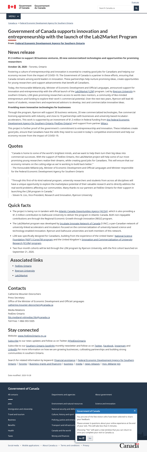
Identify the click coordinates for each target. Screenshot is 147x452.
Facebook (108, 345)
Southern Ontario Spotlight (40, 345)
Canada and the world (61, 430)
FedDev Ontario (23, 265)
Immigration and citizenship (20, 409)
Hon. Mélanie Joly (111, 363)
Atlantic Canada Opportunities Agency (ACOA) (83, 211)
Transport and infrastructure (64, 425)
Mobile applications (30, 445)
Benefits (11, 425)
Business (12, 420)
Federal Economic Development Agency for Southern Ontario (46, 23)
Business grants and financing (45, 363)
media (79, 363)
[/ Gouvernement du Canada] (28, 7)
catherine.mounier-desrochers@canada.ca (30, 304)
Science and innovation (105, 403)
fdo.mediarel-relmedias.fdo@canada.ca (29, 317)
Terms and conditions (70, 445)
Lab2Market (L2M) (84, 91)
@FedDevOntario (77, 340)
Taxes (10, 436)
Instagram (120, 345)
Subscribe (13, 340)
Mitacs (104, 123)
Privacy (86, 445)
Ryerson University (123, 91)
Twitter (98, 345)
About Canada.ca (50, 445)
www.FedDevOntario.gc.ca (32, 335)
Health (11, 430)
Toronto (23, 363)
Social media (13, 445)
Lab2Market (21, 275)
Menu (12, 16)
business (68, 363)
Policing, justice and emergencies (66, 420)
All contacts (13, 394)
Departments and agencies (63, 394)
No (91, 439)
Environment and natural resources (67, 403)
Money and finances (60, 436)
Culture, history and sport (63, 414)
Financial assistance (64, 360)
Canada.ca (12, 23)
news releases (92, 363)
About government (103, 394)
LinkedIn (12, 349)
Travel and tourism (16, 414)
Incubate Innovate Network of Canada (80, 223)
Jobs (10, 403)
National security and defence (65, 409)
